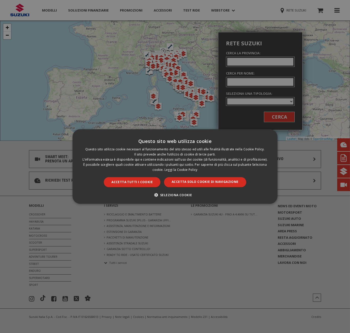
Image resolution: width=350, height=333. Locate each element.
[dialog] (175, 166)
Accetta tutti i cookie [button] (132, 182)
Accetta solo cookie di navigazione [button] (205, 182)
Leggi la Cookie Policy (181, 169)
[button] (175, 194)
